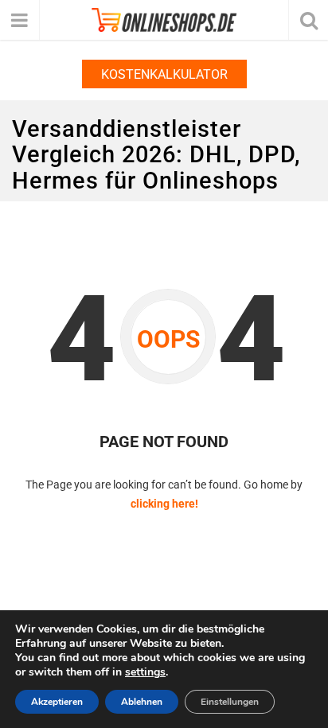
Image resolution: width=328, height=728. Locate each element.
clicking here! (164, 503)
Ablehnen (141, 701)
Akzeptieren (57, 701)
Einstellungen (230, 701)
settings (145, 672)
